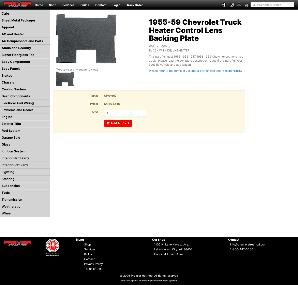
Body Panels (11, 69)
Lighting (8, 172)
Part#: (94, 95)
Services (68, 5)
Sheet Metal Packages (19, 20)
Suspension (11, 186)
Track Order (134, 5)
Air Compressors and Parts (22, 41)
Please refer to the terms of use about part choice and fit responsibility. (196, 70)
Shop (52, 5)
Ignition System (14, 151)
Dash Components (16, 96)
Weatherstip (11, 206)
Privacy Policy (93, 264)
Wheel (6, 213)
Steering (8, 179)
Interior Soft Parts (15, 165)
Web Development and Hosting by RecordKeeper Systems (149, 280)
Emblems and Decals (17, 110)
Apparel (8, 27)
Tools (6, 193)
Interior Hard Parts (16, 158)
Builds (84, 5)
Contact (100, 5)
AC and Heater (13, 34)
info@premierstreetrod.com (248, 244)
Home (39, 5)
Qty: (95, 112)
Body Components (16, 62)
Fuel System (11, 131)
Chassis (8, 82)
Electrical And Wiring (18, 103)
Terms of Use (93, 268)
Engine (7, 117)
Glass (6, 144)
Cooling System (14, 89)
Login (116, 5)
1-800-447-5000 (241, 249)
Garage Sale (11, 137)
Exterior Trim (11, 124)
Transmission (12, 199)
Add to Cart (119, 123)
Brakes (7, 75)
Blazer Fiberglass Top (18, 55)
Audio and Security (16, 48)
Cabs (6, 13)
